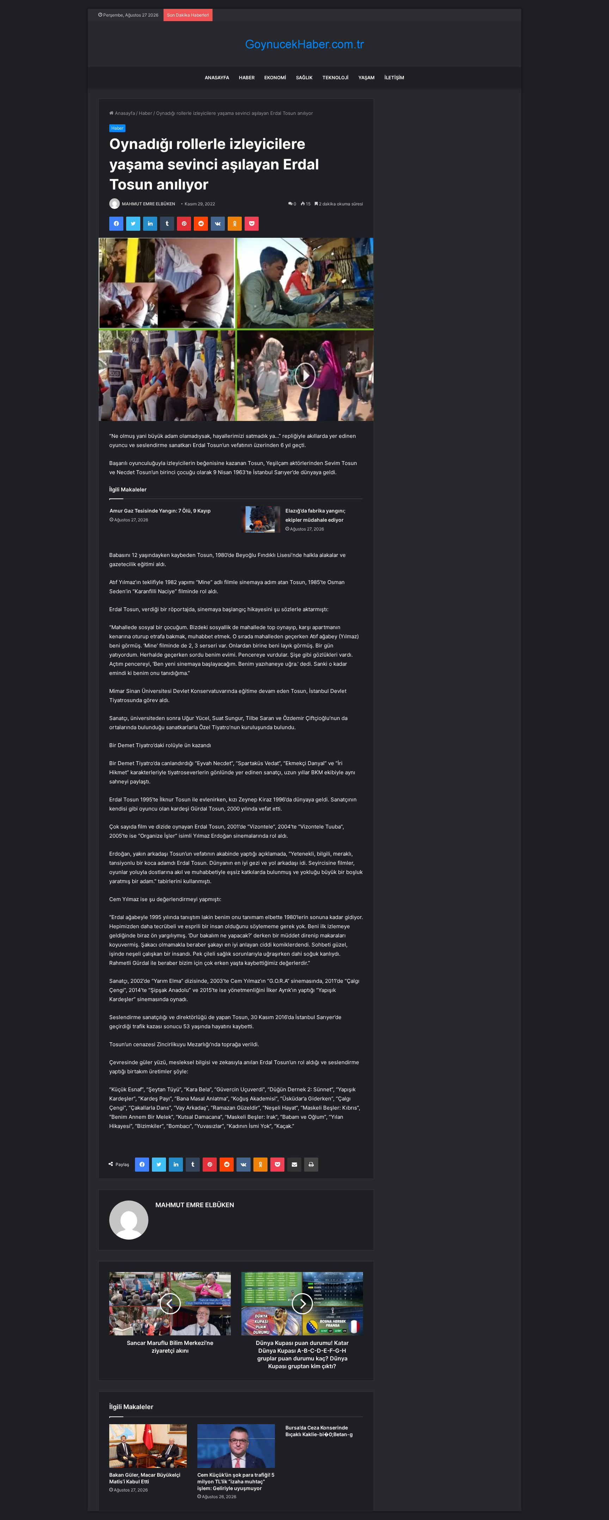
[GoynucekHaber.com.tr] (304, 44)
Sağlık (304, 77)
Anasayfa (217, 77)
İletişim (394, 77)
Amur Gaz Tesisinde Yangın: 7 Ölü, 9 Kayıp (160, 511)
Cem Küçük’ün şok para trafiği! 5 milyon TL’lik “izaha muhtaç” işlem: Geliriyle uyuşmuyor (236, 1481)
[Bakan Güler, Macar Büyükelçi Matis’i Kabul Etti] (148, 1446)
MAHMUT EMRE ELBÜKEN (148, 203)
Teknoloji (335, 77)
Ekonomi (275, 77)
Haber (246, 77)
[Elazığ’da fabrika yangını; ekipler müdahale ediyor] (260, 519)
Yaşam (366, 77)
